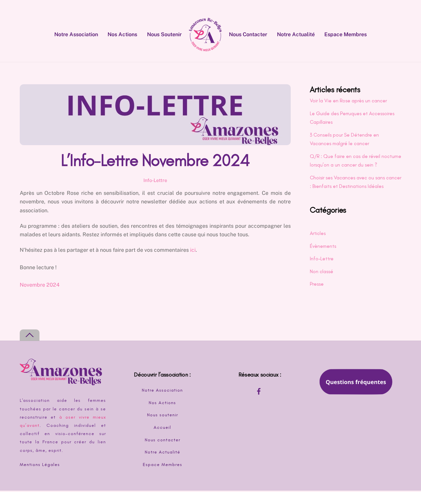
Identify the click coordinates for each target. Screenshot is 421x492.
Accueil (162, 427)
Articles (318, 233)
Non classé (321, 271)
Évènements (323, 246)
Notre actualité (296, 34)
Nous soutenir (164, 34)
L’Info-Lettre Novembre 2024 (155, 160)
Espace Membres (345, 34)
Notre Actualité (162, 452)
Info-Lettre (155, 180)
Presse (317, 284)
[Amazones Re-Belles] (205, 34)
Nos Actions (122, 34)
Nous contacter (248, 34)
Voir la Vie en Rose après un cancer (348, 101)
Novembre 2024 (40, 285)
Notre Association (76, 34)
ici (193, 250)
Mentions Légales (40, 464)
